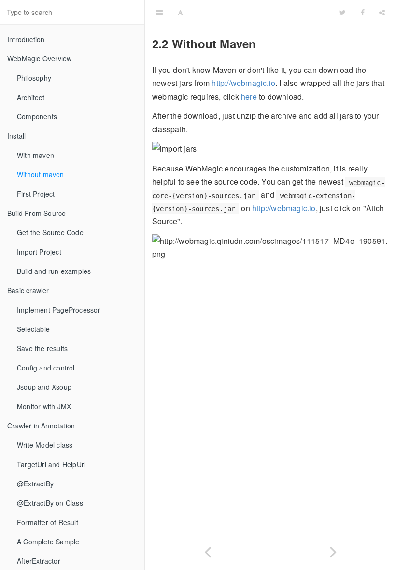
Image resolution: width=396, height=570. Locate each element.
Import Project (39, 251)
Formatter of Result (47, 522)
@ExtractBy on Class (50, 503)
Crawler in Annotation (41, 425)
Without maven (40, 174)
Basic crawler (28, 290)
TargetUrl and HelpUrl (51, 464)
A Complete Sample (48, 541)
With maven (35, 155)
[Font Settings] (180, 12)
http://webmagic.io (243, 82)
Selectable (33, 329)
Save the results (42, 348)
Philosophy (34, 78)
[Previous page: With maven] (207, 550)
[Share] (382, 12)
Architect (30, 97)
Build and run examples (54, 271)
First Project (36, 194)
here (249, 96)
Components (37, 116)
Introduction (25, 39)
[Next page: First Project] (333, 550)
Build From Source (36, 213)
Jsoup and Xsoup (44, 387)
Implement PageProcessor (58, 309)
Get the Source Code (50, 232)
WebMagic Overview (39, 58)
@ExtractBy (35, 483)
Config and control (46, 367)
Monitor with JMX (44, 406)
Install (16, 136)
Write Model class (44, 445)
